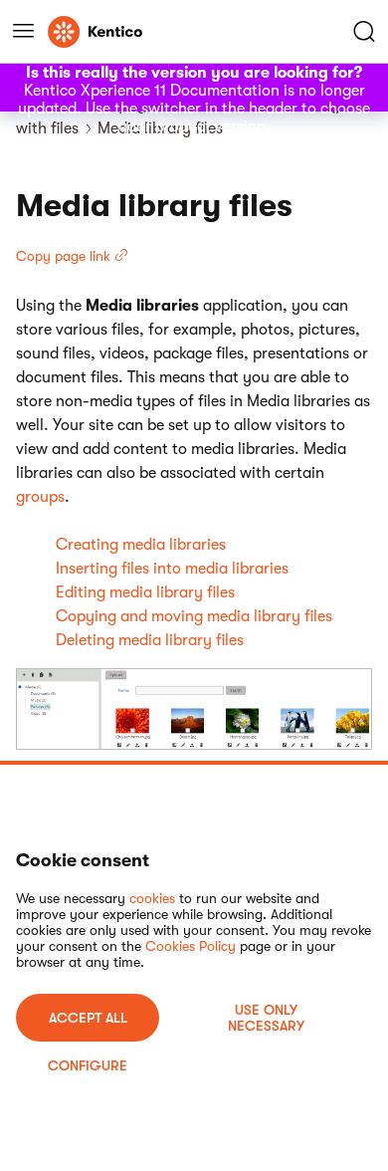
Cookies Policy (190, 946)
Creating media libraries (141, 545)
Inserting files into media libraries (172, 569)
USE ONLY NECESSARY (266, 1018)
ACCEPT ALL (88, 1018)
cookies (152, 898)
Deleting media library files (150, 640)
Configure (87, 1065)
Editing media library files (145, 592)
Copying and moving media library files (194, 616)
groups (40, 497)
